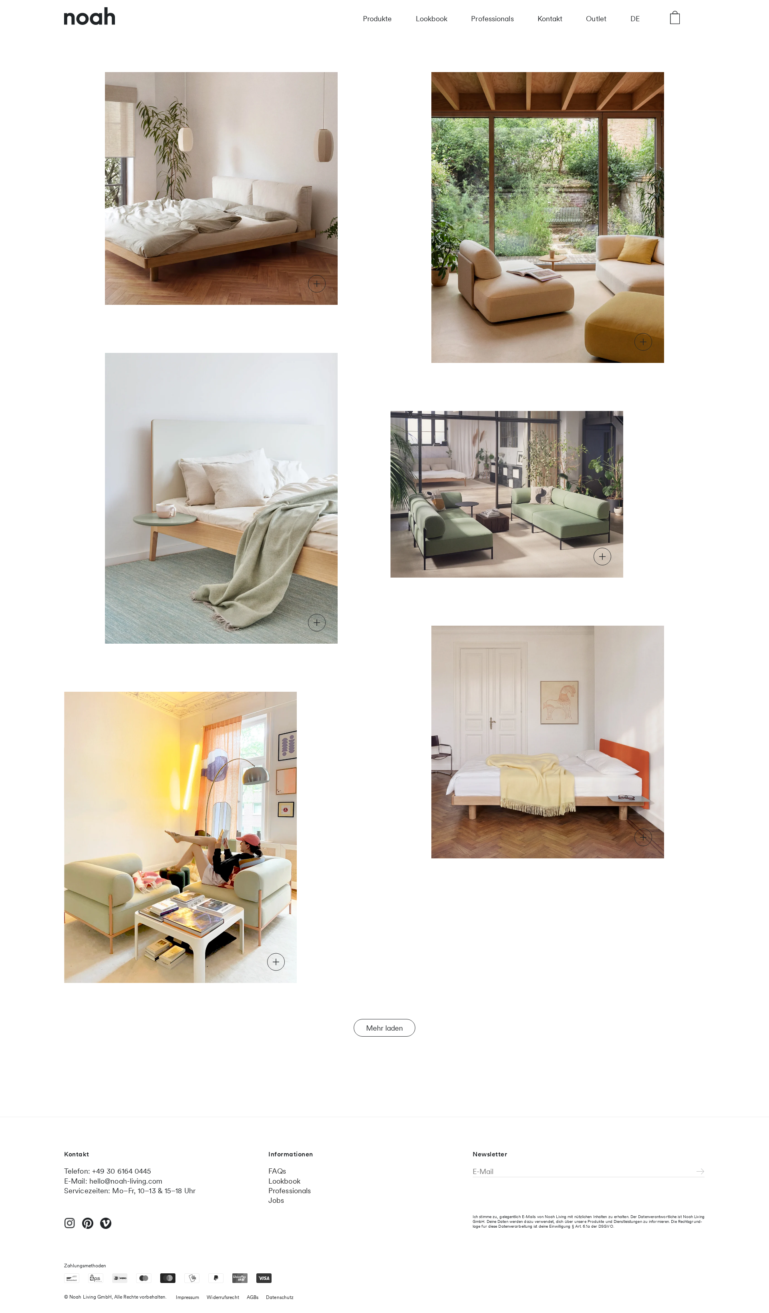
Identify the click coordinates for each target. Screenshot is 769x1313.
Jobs (276, 1200)
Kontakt (550, 18)
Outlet (596, 18)
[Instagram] (69, 1226)
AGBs (252, 1297)
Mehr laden (384, 1028)
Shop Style (146, 283)
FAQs (277, 1171)
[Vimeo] (105, 1227)
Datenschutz (280, 1297)
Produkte (377, 18)
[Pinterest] (87, 1227)
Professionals (492, 18)
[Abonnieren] (701, 1172)
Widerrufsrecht (223, 1297)
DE (635, 18)
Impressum (187, 1297)
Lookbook (432, 18)
